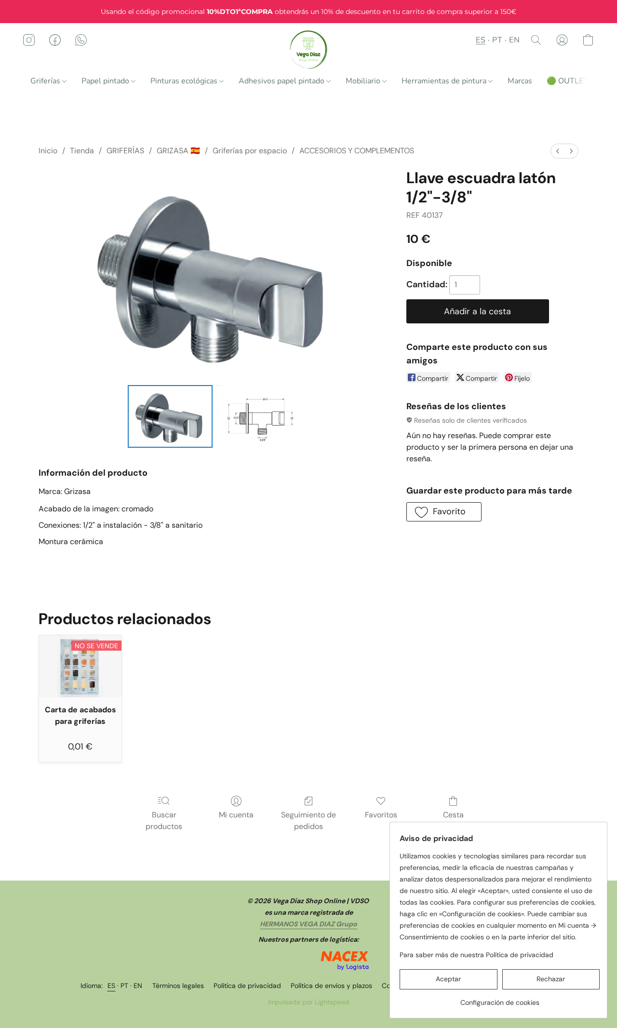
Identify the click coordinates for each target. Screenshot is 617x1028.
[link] (500, 998)
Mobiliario (364, 81)
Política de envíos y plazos (331, 985)
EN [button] (514, 40)
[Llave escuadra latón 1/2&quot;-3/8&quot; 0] (170, 416)
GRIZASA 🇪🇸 (178, 151)
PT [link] (125, 985)
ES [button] (480, 40)
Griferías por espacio (250, 151)
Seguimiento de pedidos (308, 820)
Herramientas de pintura (445, 81)
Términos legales (178, 985)
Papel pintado (106, 81)
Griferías (46, 81)
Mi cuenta (236, 815)
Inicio (48, 151)
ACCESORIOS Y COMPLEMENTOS (356, 151)
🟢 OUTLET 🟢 (573, 81)
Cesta (453, 815)
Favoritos (381, 815)
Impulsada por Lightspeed (308, 1002)
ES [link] (111, 985)
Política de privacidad (247, 985)
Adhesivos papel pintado (282, 81)
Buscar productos (164, 820)
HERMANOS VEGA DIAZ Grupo (308, 924)
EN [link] (138, 985)
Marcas (520, 81)
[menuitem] (557, 151)
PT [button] (497, 40)
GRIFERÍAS (125, 151)
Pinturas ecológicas (184, 81)
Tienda (82, 151)
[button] (308, 49)
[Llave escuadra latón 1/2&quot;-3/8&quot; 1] (259, 416)
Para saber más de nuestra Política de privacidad (476, 954)
